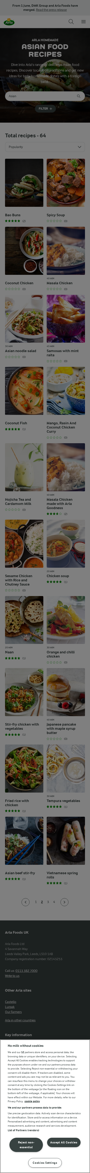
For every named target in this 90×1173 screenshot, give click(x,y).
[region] (45, 1106)
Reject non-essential (26, 1145)
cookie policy (32, 1101)
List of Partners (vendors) (23, 1130)
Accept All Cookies (63, 1142)
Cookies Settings (45, 1163)
